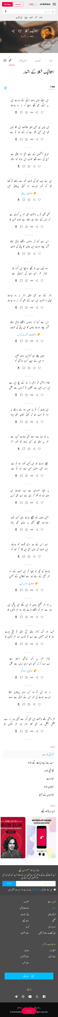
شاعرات (50, 778)
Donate (18, 4)
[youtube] (30, 996)
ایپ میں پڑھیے (29, 1011)
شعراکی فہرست (48, 754)
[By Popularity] (5, 87)
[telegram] (16, 996)
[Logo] (45, 4)
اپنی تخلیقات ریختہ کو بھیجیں (47, 933)
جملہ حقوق (19, 1008)
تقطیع (54, 920)
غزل (23, 60)
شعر (36, 17)
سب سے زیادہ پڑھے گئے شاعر (41, 762)
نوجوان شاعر (48, 786)
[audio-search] (5, 11)
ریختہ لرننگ (52, 956)
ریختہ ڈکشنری (25, 956)
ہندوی (27, 950)
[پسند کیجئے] (19, 31)
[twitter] (37, 996)
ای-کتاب (19, 17)
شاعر (40, 17)
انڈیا (22, 36)
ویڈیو (26, 17)
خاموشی (23, 671)
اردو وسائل (52, 927)
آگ (26, 334)
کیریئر (27, 927)
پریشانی (23, 193)
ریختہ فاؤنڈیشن (24, 908)
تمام (50, 60)
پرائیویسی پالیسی (36, 889)
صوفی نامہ (53, 950)
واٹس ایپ (23, 583)
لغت (31, 17)
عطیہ (54, 908)
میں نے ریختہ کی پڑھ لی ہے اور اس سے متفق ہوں (30, 889)
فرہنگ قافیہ (52, 914)
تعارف (38, 60)
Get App (7, 4)
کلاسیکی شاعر (49, 770)
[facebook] (44, 996)
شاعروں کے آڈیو (46, 794)
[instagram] (23, 996)
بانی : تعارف (25, 914)
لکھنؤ (24, 36)
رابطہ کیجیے (26, 920)
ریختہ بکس (26, 963)
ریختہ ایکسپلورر (24, 933)
